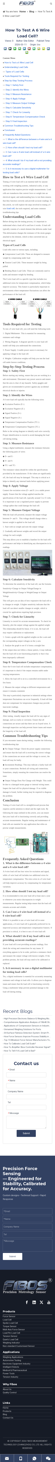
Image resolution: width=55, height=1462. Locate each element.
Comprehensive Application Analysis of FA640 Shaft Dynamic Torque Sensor (27, 1022)
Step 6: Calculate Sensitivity (18, 107)
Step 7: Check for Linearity (18, 112)
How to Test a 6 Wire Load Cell (19, 62)
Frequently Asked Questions (17, 135)
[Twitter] (41, 1302)
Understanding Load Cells (16, 67)
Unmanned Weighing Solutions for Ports (22, 1029)
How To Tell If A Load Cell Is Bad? (19, 1051)
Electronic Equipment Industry (16, 1363)
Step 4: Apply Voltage (15, 98)
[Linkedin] (34, 1302)
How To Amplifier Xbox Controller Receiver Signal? (27, 1047)
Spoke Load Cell (10, 1323)
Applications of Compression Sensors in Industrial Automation (27, 1025)
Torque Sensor (9, 1326)
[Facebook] (26, 1302)
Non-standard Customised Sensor (19, 1346)
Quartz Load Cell (10, 1339)
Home (5, 1408)
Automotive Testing (12, 1360)
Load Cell (7, 1319)
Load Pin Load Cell (11, 1333)
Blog (5, 1414)
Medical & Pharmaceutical (15, 1370)
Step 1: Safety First (14, 85)
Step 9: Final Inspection (16, 121)
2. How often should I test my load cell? (24, 147)
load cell (10, 208)
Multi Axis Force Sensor (14, 1329)
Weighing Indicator (11, 1342)
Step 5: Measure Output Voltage (20, 103)
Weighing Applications (13, 1357)
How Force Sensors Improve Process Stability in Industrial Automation (27, 1036)
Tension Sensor (10, 1336)
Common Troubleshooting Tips (19, 125)
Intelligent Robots (11, 1367)
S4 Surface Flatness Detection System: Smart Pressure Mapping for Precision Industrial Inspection (27, 1033)
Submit (26, 1133)
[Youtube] (48, 1302)
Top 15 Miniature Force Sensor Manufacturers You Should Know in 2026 (27, 1040)
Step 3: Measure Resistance (18, 94)
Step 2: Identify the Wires (17, 89)
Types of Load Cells (15, 71)
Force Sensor (9, 1316)
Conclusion (10, 130)
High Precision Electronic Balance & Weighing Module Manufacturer (27, 1018)
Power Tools (9, 1373)
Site (38, 44)
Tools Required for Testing (17, 76)
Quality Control (9, 1392)
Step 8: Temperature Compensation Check (25, 117)
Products (7, 1411)
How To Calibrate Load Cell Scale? (20, 1043)
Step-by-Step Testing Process (18, 80)
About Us (7, 1389)
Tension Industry (10, 1377)
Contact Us (8, 1417)
